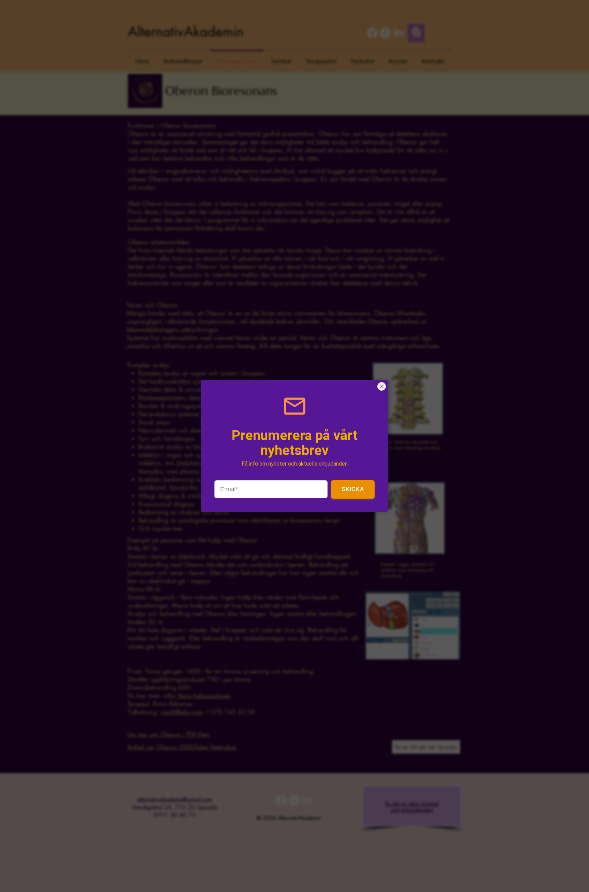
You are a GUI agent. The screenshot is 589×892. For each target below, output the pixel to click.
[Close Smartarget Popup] (381, 386)
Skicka (353, 489)
